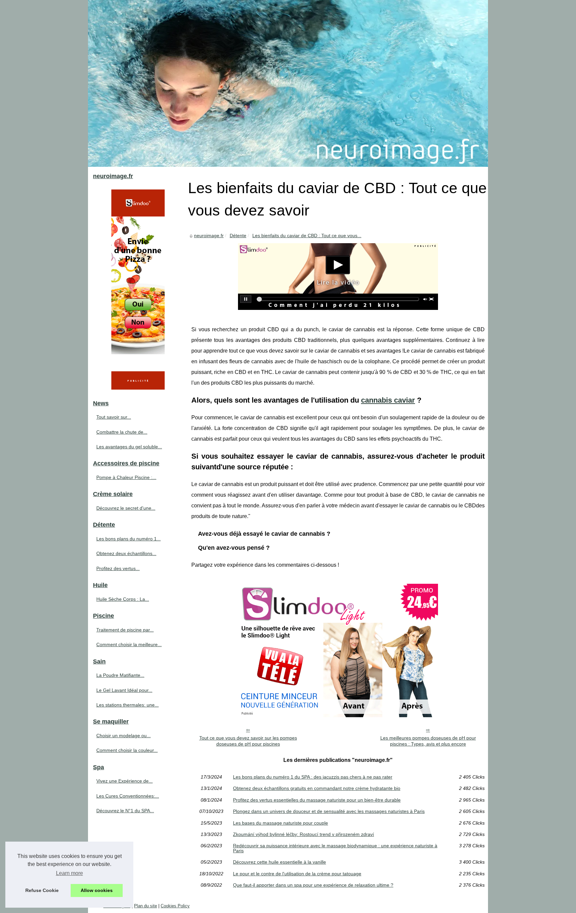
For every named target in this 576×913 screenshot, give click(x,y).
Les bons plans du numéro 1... (128, 538)
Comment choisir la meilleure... (129, 644)
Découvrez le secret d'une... (125, 508)
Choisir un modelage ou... (123, 735)
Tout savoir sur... (113, 417)
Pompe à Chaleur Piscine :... (126, 477)
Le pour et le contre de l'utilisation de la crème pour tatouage (297, 873)
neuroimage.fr (209, 235)
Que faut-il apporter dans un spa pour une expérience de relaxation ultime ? (313, 885)
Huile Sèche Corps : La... (122, 599)
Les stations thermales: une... (127, 705)
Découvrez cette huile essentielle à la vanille (279, 862)
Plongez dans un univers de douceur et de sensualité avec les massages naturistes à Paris (329, 811)
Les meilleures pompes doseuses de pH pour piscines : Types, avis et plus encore (428, 741)
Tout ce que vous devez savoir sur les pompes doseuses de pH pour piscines (248, 741)
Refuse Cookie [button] (42, 890)
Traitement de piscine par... (125, 629)
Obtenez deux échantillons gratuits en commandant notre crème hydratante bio (316, 788)
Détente (238, 235)
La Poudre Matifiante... (120, 675)
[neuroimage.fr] (288, 83)
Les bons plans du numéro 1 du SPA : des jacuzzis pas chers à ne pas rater (312, 777)
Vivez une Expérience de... (124, 781)
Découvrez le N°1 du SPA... (125, 810)
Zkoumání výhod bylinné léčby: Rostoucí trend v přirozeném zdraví (303, 834)
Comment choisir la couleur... (127, 750)
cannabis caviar (388, 400)
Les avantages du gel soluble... (129, 446)
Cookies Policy (175, 905)
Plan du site (145, 905)
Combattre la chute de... (121, 432)
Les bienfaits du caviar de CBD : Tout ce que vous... (306, 235)
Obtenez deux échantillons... (126, 553)
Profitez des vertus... (118, 568)
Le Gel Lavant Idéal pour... (124, 690)
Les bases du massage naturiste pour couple (280, 823)
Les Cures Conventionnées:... (127, 796)
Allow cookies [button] (97, 890)
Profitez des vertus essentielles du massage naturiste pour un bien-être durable (317, 800)
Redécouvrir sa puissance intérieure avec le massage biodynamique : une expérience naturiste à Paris (335, 848)
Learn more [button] (69, 873)
